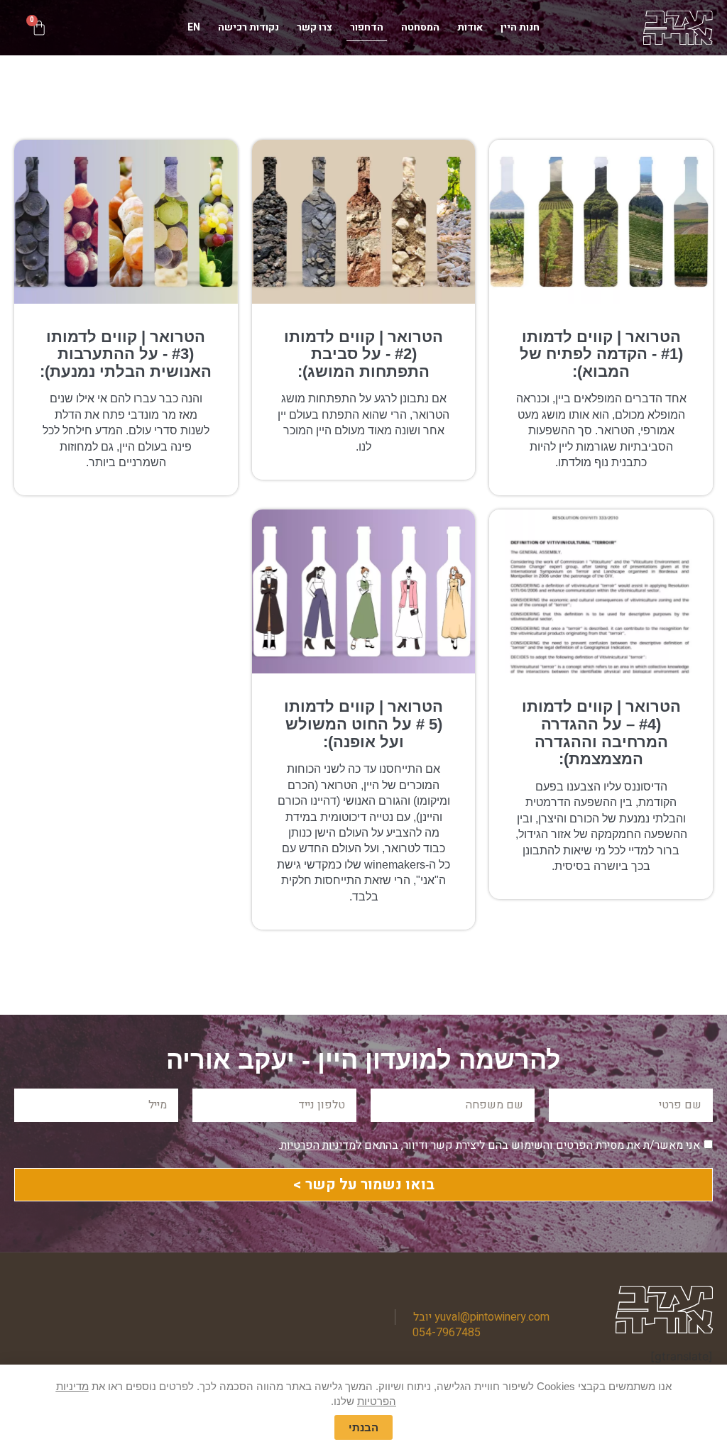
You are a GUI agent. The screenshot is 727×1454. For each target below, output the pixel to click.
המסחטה (420, 27)
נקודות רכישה (248, 27)
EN (193, 27)
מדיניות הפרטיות (318, 1145)
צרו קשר (314, 27)
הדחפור (366, 27)
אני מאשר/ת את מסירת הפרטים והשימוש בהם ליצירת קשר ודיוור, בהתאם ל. (489, 1145)
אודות (470, 27)
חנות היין (520, 27)
